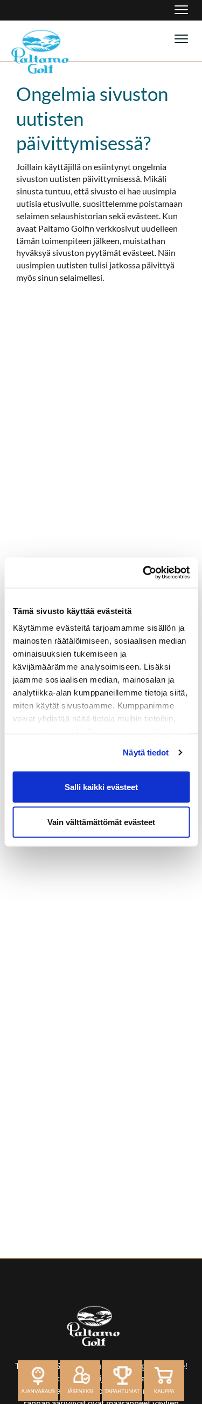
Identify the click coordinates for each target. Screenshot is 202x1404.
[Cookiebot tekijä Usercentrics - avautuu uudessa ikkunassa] (144, 573)
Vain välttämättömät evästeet (101, 822)
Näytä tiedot (146, 752)
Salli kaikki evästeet (101, 786)
